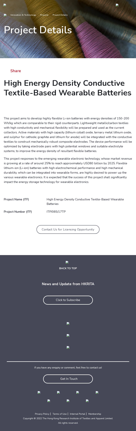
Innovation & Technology (23, 15)
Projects (44, 15)
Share (15, 70)
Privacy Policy (42, 414)
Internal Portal (77, 414)
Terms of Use (60, 414)
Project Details (60, 15)
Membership (94, 414)
